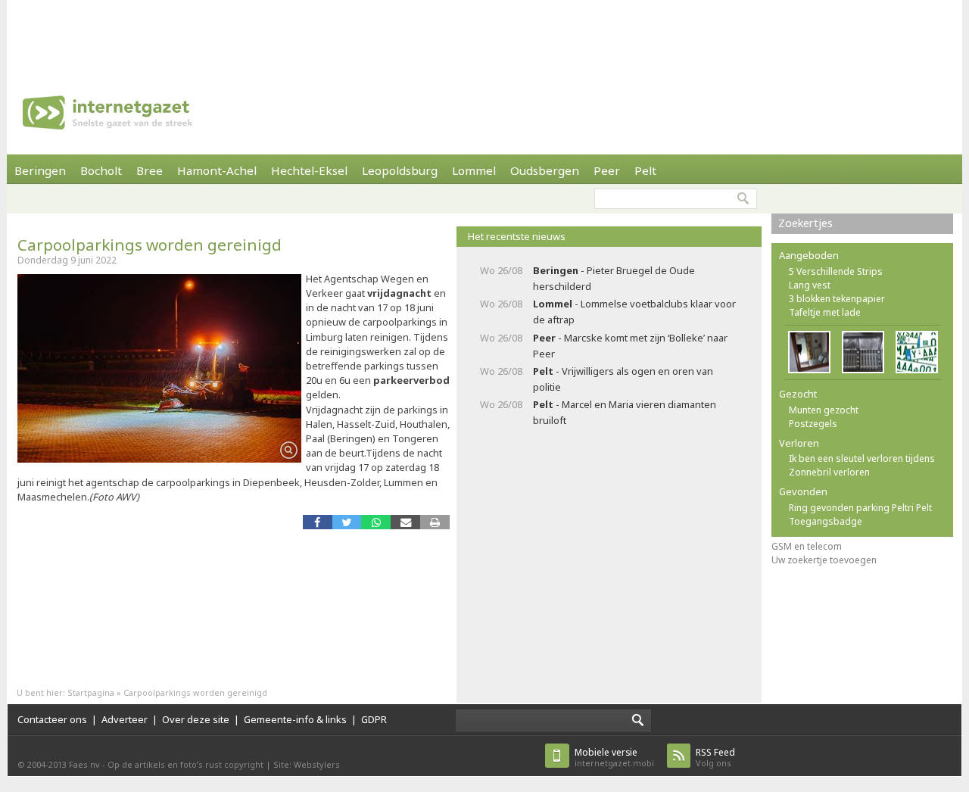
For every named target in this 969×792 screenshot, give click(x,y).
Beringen (40, 170)
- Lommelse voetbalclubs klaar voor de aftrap (634, 311)
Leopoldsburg (400, 170)
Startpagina (90, 692)
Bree (149, 170)
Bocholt (101, 170)
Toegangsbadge (825, 521)
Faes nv (84, 764)
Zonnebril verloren (829, 472)
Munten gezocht (823, 410)
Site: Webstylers (306, 764)
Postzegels (813, 423)
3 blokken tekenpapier (837, 298)
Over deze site (195, 719)
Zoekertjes (805, 223)
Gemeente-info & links (295, 719)
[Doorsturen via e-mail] (405, 522)
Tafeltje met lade (825, 312)
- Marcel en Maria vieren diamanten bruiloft (624, 412)
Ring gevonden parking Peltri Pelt (860, 507)
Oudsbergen (544, 170)
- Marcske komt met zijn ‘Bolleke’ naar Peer (630, 345)
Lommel (474, 170)
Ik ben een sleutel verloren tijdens (862, 458)
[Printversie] (435, 522)
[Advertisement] (484, 34)
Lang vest (809, 285)
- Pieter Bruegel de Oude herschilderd (614, 278)
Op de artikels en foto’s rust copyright (185, 764)
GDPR (374, 719)
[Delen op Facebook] (317, 522)
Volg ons (715, 758)
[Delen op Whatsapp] (376, 522)
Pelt (645, 170)
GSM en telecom (806, 546)
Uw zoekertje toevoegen (824, 559)
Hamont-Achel (217, 170)
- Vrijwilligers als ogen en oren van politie (623, 379)
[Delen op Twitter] (347, 522)
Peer (607, 170)
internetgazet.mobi (614, 758)
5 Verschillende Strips (836, 271)
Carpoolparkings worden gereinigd (149, 244)
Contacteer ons (52, 719)
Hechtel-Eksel (309, 170)
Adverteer (124, 719)
